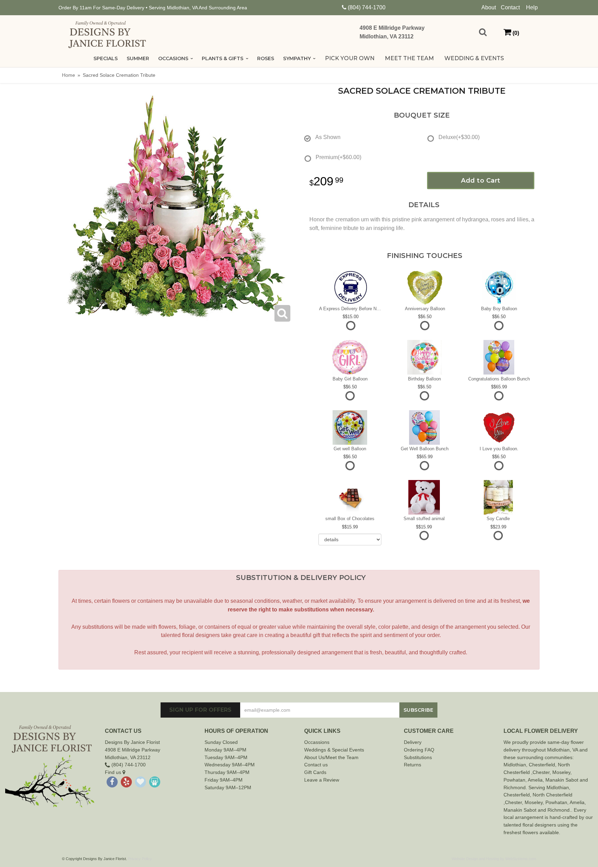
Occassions (316, 742)
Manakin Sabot (561, 780)
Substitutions (418, 757)
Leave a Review (321, 780)
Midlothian (515, 764)
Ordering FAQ (419, 750)
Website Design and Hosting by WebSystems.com (494, 859)
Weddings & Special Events (334, 750)
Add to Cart (480, 180)
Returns (412, 764)
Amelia (535, 780)
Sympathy (297, 58)
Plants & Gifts (222, 58)
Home (68, 75)
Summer (138, 58)
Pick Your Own (349, 58)
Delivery (413, 742)
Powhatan (514, 780)
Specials (105, 58)
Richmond (515, 787)
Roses (265, 58)
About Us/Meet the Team (331, 757)
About (488, 7)
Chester (537, 764)
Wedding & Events (474, 58)
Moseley (561, 772)
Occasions (173, 58)
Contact (510, 7)
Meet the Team (409, 58)
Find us (114, 772)
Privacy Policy (140, 859)
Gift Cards (315, 772)
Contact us (316, 764)
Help (532, 7)
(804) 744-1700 (367, 7)
